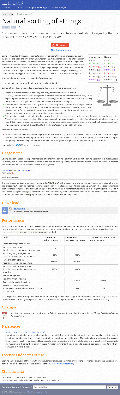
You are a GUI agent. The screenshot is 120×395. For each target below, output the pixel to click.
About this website (34, 392)
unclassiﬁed (12, 4)
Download (61, 45)
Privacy (47, 392)
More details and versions (61, 50)
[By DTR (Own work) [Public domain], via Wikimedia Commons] (107, 105)
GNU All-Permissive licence (60, 363)
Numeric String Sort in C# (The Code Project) (24, 332)
